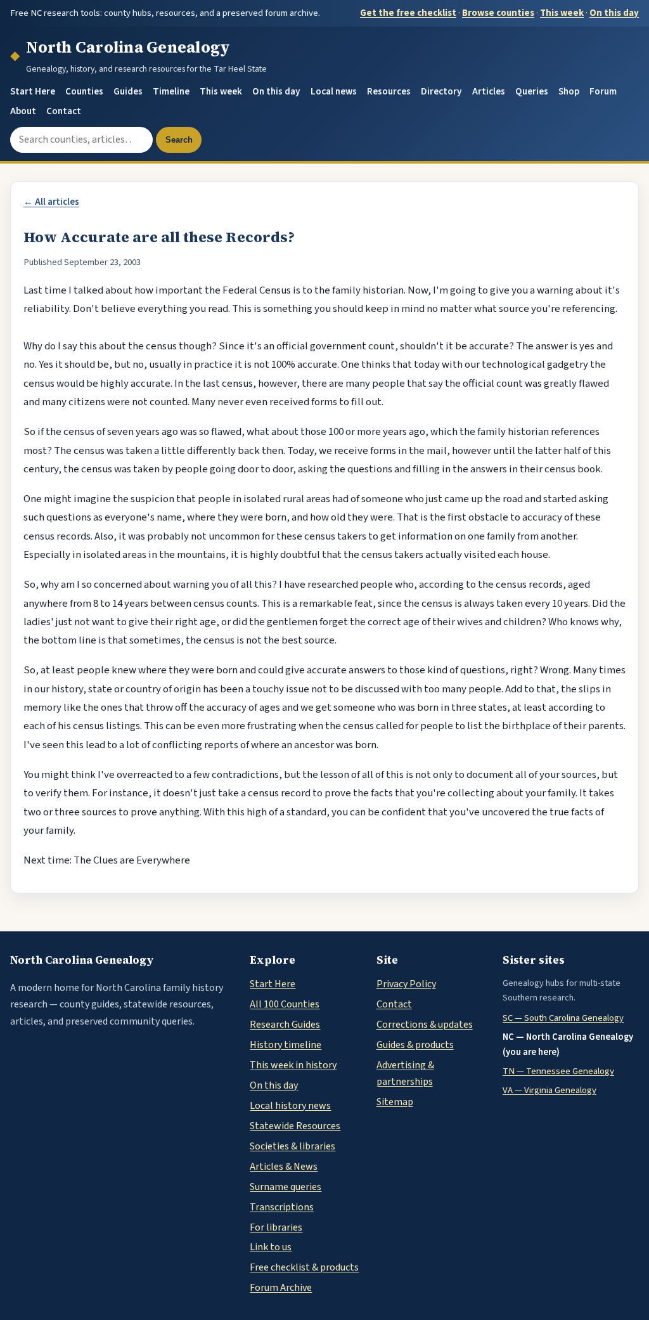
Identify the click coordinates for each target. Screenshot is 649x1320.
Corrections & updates (424, 1025)
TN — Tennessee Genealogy (558, 1071)
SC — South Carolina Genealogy (563, 1018)
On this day (614, 13)
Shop (568, 91)
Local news (334, 91)
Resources (389, 91)
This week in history (293, 1065)
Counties (84, 91)
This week (562, 13)
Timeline (171, 91)
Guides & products (415, 1045)
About (23, 111)
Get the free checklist (408, 13)
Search (179, 140)
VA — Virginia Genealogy (549, 1090)
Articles (488, 91)
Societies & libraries (292, 1146)
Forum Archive (281, 1288)
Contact (63, 111)
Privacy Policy (406, 984)
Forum (603, 91)
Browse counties (498, 13)
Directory (441, 91)
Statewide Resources (295, 1126)
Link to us (271, 1247)
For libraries (276, 1227)
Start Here (32, 91)
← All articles (51, 202)
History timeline (285, 1045)
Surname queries (285, 1187)
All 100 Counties (284, 1004)
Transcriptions (282, 1207)
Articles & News (284, 1167)
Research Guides (285, 1025)
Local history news (290, 1106)
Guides (128, 91)
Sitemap (394, 1102)
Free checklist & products (304, 1267)
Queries (531, 91)
